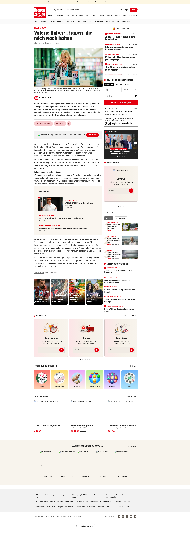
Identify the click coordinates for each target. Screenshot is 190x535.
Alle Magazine (131, 446)
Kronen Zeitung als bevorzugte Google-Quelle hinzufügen (68, 135)
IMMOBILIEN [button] (109, 84)
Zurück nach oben (85, 526)
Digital (117, 15)
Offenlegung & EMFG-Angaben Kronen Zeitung (85, 496)
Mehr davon (115, 21)
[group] (42, 292)
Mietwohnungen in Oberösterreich (121, 114)
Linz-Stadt (60, 21)
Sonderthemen (99, 21)
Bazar (121, 2)
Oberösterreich (39, 43)
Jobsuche (113, 2)
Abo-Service (40, 507)
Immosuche (103, 2)
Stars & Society (84, 15)
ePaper (61, 2)
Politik (74, 15)
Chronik (52, 21)
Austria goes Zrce (127, 21)
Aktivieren (92, 135)
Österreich (59, 15)
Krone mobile (92, 2)
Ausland (110, 15)
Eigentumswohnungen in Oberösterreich (121, 111)
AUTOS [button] (121, 84)
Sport (94, 15)
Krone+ (50, 15)
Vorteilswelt (51, 2)
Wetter (108, 21)
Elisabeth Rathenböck (49, 98)
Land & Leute (70, 21)
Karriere (127, 501)
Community (70, 2)
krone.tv (134, 15)
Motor (124, 15)
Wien (68, 15)
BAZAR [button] (127, 84)
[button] (128, 15)
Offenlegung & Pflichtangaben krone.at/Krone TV (52, 496)
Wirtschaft (44, 21)
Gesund (101, 15)
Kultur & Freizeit (81, 21)
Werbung (119, 501)
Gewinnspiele (81, 2)
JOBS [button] (116, 84)
